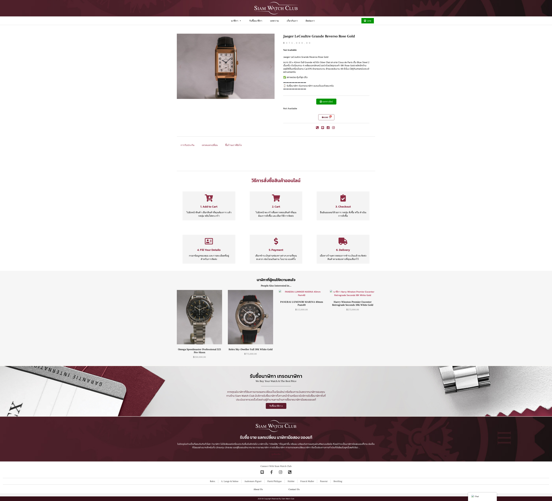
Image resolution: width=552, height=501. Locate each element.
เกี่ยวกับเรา (292, 20)
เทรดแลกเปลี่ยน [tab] (210, 145)
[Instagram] (280, 472)
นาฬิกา (234, 20)
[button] (180, 67)
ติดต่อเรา (310, 20)
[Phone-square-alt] (290, 472)
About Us (258, 489)
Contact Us (294, 489)
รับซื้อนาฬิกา (255, 20)
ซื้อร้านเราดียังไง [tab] (233, 145)
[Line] (262, 472)
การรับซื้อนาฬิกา (277, 447)
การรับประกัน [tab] (187, 145)
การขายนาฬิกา (262, 447)
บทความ (274, 20)
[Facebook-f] (271, 472)
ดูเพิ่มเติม (276, 454)
